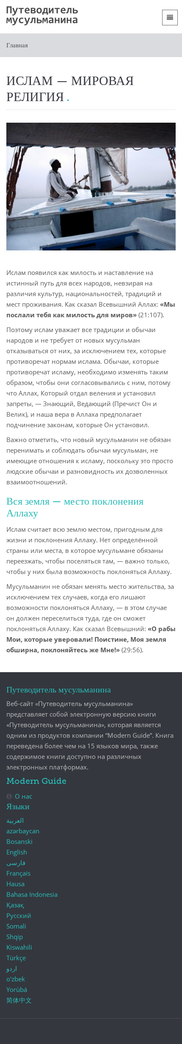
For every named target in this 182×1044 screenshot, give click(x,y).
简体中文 (19, 1000)
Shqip (14, 936)
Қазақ (15, 905)
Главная (17, 45)
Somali (16, 926)
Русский (18, 915)
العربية (15, 820)
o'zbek (15, 979)
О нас (23, 796)
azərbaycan (22, 831)
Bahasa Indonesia (32, 894)
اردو (11, 968)
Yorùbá (16, 989)
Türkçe (16, 957)
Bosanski (19, 841)
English (16, 852)
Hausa (15, 883)
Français (18, 873)
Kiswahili (19, 947)
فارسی (15, 862)
